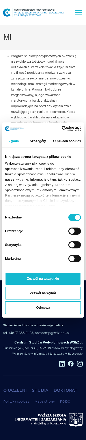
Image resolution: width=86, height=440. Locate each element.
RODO (65, 401)
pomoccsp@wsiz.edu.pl (52, 333)
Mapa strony (45, 401)
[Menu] (78, 12)
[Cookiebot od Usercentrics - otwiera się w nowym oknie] (62, 128)
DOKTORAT (65, 390)
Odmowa (43, 307)
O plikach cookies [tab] (67, 141)
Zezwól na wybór (43, 293)
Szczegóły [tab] (38, 141)
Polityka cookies (16, 401)
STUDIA (40, 390)
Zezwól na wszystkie (43, 278)
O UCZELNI (15, 390)
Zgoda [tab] (14, 141)
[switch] (74, 231)
